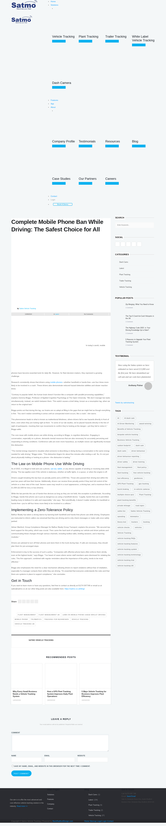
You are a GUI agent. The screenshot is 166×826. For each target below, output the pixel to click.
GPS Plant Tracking (125, 484)
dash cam (140, 445)
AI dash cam (129, 418)
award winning (145, 424)
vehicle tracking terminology (129, 555)
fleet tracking (122, 473)
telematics (36, 619)
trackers (134, 522)
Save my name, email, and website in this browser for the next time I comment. (52, 766)
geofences (138, 478)
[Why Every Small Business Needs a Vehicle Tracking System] (26, 677)
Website (81, 756)
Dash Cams (123, 262)
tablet (60, 469)
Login (53, 200)
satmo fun (121, 511)
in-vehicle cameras (142, 489)
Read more (59, 41)
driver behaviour (138, 451)
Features (54, 100)
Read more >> (22, 806)
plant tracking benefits (126, 500)
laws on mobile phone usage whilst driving (84, 615)
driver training (139, 462)
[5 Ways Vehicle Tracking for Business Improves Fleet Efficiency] (95, 677)
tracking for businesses (56, 619)
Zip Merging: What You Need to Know (140, 304)
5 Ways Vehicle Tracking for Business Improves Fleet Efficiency (94, 693)
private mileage (123, 506)
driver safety (122, 462)
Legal (99, 821)
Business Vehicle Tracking (128, 440)
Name (13, 756)
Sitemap (93, 821)
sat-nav (54, 469)
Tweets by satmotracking (124, 403)
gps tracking (144, 484)
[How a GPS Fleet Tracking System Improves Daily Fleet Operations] (61, 677)
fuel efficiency (123, 478)
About (53, 107)
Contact (54, 196)
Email (47, 756)
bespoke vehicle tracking (127, 435)
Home (53, 1)
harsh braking (123, 489)
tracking (146, 522)
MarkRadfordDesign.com (63, 821)
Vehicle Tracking (80, 619)
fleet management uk (49, 615)
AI (118, 418)
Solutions (54, 5)
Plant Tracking (124, 275)
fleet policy (142, 467)
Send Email (131, 796)
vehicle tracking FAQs (126, 538)
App (52, 104)
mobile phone (21, 619)
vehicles (138, 527)
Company (50, 804)
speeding (121, 516)
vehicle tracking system (127, 549)
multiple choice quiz (125, 495)
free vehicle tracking (141, 473)
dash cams (121, 451)
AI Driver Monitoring (125, 424)
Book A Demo (62, 204)
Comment (15, 733)
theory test (121, 522)
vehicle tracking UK (25, 624)
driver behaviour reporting (128, 456)
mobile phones (56, 382)
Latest (57, 314)
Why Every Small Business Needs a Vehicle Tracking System (25, 693)
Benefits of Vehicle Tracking (129, 429)
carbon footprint (124, 445)
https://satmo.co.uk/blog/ (75, 589)
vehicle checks (123, 527)
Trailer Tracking (125, 281)
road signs (140, 506)
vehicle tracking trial (125, 560)
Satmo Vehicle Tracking (27, 308)
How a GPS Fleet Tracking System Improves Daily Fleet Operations (60, 693)
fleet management (27, 615)
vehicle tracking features (127, 544)
